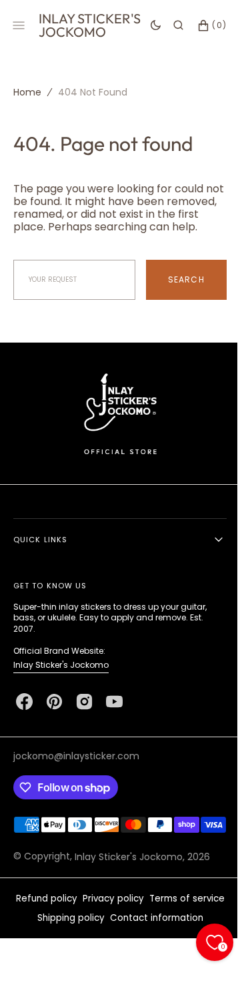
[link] (115, 426)
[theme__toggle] (146, 25)
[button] (168, 25)
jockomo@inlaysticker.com (76, 769)
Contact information (151, 948)
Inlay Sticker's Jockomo (61, 677)
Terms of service (181, 929)
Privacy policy (108, 929)
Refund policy (41, 929)
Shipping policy (65, 948)
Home (27, 92)
